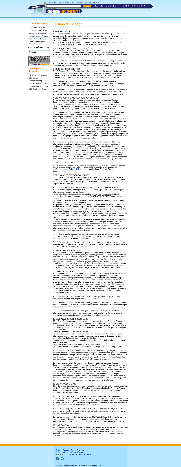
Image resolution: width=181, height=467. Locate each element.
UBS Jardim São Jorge (37, 89)
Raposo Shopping (35, 81)
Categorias (79, 2)
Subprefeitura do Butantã (38, 86)
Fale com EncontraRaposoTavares (70, 452)
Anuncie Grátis (85, 454)
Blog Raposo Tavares (37, 28)
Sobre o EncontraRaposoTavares (70, 450)
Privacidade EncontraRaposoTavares (91, 465)
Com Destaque (71, 454)
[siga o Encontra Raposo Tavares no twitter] (62, 460)
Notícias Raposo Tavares (66, 2)
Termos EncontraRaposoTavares (66, 465)
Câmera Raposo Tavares (38, 31)
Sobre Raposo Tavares (92, 2)
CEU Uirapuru (34, 78)
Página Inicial (52, 2)
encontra (63, 11)
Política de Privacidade (78, 169)
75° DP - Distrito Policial (38, 75)
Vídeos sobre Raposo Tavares (37, 42)
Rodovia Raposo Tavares (38, 83)
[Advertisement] (139, 61)
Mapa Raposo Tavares (37, 33)
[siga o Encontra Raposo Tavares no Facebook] (57, 460)
